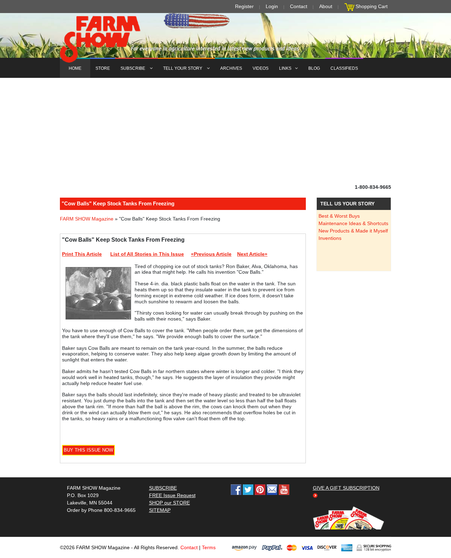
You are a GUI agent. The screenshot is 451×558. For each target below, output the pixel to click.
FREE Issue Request (172, 495)
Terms (209, 547)
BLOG (314, 68)
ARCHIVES (231, 68)
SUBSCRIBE (133, 68)
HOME (75, 68)
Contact (298, 6)
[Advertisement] (225, 130)
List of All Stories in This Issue (147, 254)
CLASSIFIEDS (344, 68)
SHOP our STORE (169, 503)
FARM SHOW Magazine (86, 219)
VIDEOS (260, 68)
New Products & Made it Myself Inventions (353, 234)
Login (272, 6)
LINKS (285, 68)
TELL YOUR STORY (183, 68)
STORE (102, 68)
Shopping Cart (372, 6)
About (325, 6)
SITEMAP (160, 510)
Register (244, 6)
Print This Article (82, 254)
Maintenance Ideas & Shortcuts (353, 223)
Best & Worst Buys (339, 216)
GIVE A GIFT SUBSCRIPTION (346, 488)
